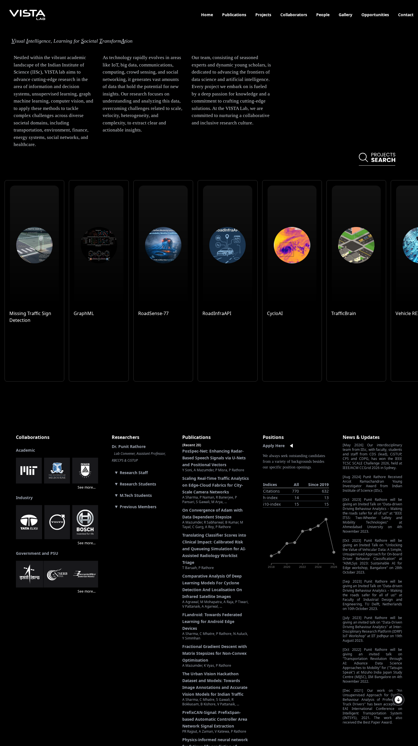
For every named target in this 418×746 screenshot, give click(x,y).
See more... (87, 487)
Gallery (345, 14)
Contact (405, 14)
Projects (263, 14)
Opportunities (375, 14)
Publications (234, 14)
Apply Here (274, 445)
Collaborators (293, 14)
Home (207, 14)
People (323, 14)
